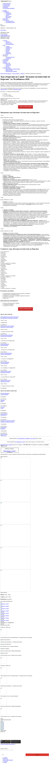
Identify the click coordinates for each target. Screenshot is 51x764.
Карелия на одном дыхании (7, 327)
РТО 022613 (3, 30)
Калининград (4, 415)
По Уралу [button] (5, 55)
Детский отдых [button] (6, 63)
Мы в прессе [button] (9, 16)
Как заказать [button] (6, 19)
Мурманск (3, 428)
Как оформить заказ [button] (10, 22)
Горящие (8, 41)
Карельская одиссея (5, 381)
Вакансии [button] (8, 17)
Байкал (2, 401)
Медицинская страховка (11, 71)
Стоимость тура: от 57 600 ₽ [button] (7, 104)
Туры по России (16, 73)
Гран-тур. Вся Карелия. (6, 354)
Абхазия (7, 46)
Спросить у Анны (5, 603)
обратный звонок (17, 89)
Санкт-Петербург (4, 394)
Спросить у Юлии (5, 606)
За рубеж (5, 757)
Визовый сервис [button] (7, 67)
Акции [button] (7, 15)
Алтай (2, 408)
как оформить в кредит (20, 441)
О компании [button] (6, 11)
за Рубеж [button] (5, 40)
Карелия (22, 73)
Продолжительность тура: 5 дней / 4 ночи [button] (10, 98)
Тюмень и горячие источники (7, 421)
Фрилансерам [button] (6, 5)
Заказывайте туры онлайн (6, 444)
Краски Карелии (4, 345)
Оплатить (37, 754)
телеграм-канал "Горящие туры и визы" (27, 438)
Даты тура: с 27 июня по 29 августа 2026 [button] (10, 91)
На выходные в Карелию (6, 336)
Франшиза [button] (5, 7)
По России (5, 54)
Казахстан (8, 52)
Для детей (5, 761)
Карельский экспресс (5, 372)
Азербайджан (9, 47)
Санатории (5, 60)
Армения (8, 48)
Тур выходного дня (10, 57)
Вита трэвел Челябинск (6, 73)
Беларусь (8, 50)
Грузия (7, 51)
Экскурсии (8, 58)
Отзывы (5, 762)
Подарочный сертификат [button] (9, 8)
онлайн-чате (3, 89)
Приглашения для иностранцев (13, 68)
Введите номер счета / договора (8, 752)
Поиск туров (9, 42)
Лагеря (7, 66)
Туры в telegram (4, 34)
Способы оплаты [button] (10, 21)
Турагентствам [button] (6, 4)
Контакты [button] (5, 18)
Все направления (10, 44)
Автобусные (6, 59)
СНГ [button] (4, 45)
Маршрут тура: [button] (4, 99)
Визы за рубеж (9, 70)
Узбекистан (8, 53)
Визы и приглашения (8, 760)
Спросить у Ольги (5, 608)
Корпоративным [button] (7, 3)
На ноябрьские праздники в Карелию (9, 318)
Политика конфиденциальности (8, 744)
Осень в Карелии (4, 363)
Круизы (5, 61)
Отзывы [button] (5, 10)
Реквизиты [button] (8, 12)
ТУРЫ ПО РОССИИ (5, 36)
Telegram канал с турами (9, 451)
